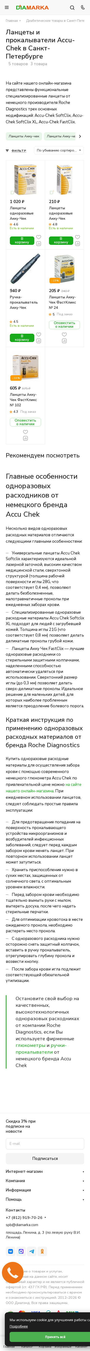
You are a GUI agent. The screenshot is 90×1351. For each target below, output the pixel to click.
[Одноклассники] (42, 1251)
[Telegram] (31, 1251)
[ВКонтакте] (10, 1251)
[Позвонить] (82, 7)
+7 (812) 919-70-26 (24, 1218)
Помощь (14, 1199)
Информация (18, 1190)
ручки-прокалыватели (41, 1048)
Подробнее (19, 1326)
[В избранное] (38, 237)
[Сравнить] (38, 243)
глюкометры (30, 1045)
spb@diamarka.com (22, 1225)
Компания (15, 1181)
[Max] (21, 1251)
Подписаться (45, 1158)
